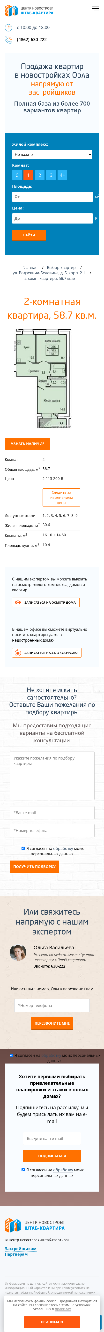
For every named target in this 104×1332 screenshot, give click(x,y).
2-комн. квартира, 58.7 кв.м (50, 278)
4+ (62, 175)
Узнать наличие (27, 443)
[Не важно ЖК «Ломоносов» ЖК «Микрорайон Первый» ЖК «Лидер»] (52, 154)
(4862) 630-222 (32, 39)
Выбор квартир (62, 267)
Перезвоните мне (52, 1023)
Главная (29, 267)
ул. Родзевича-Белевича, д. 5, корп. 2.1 (49, 272)
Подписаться (52, 1155)
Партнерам (16, 1254)
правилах (63, 1309)
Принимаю (52, 1322)
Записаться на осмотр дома (50, 602)
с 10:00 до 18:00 (33, 27)
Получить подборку (34, 866)
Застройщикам (21, 1248)
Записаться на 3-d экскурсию (51, 653)
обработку (63, 848)
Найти (29, 235)
